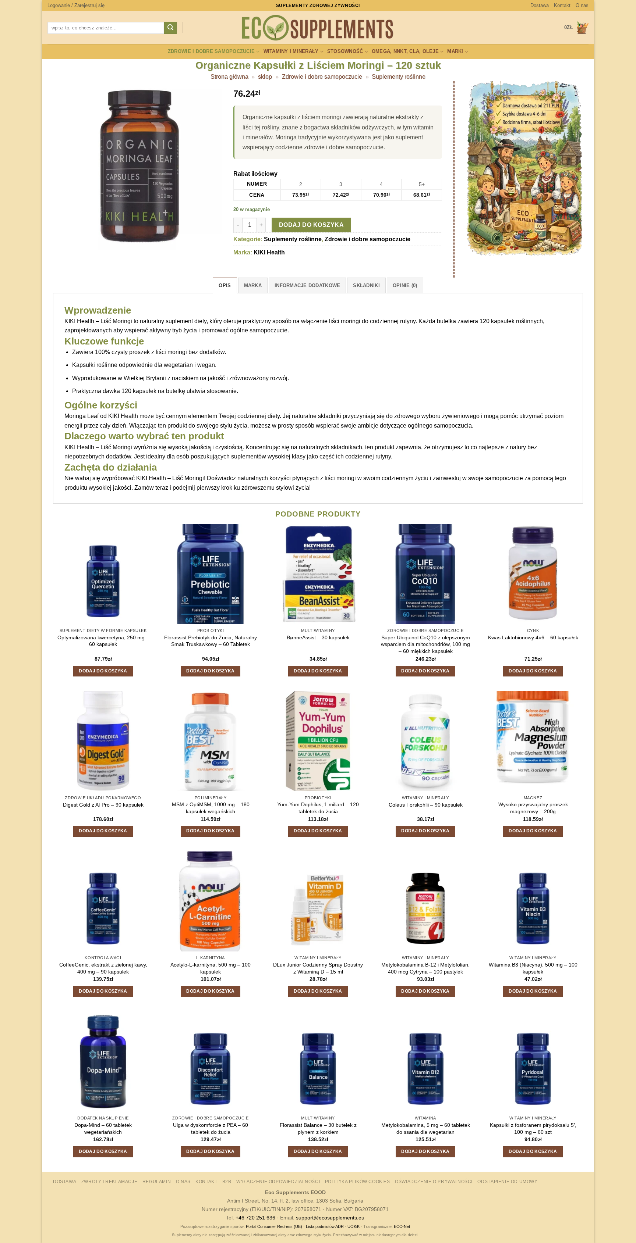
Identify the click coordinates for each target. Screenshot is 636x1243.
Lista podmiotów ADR (325, 1226)
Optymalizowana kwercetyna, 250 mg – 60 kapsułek (103, 641)
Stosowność (345, 51)
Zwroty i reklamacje (109, 1181)
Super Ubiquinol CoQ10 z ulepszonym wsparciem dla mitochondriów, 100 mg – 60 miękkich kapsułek (425, 644)
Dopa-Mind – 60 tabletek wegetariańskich (103, 1128)
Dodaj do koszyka (311, 225)
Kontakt (562, 5)
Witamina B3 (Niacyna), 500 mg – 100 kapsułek (533, 968)
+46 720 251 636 (255, 1218)
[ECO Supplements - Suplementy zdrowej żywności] (318, 28)
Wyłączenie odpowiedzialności (278, 1181)
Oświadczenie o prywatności (434, 1181)
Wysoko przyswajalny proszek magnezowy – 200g (533, 807)
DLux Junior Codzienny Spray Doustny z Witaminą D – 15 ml (318, 968)
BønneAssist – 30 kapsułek (318, 637)
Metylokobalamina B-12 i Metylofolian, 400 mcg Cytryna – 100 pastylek (425, 968)
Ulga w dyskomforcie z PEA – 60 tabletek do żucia (210, 1128)
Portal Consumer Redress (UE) (274, 1226)
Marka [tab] (253, 285)
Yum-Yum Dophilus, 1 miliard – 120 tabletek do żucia (318, 807)
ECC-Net (402, 1226)
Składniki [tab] (366, 285)
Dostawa (539, 5)
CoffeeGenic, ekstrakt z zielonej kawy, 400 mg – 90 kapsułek (103, 968)
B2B (227, 1181)
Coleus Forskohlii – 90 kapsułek (426, 805)
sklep (265, 77)
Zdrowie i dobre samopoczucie (211, 51)
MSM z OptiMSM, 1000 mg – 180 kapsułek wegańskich (211, 807)
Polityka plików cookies (357, 1181)
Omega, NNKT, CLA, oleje (405, 51)
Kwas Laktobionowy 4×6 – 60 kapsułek (533, 637)
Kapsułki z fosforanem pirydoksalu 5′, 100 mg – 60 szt (533, 1128)
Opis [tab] (225, 285)
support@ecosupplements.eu (330, 1218)
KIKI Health (269, 252)
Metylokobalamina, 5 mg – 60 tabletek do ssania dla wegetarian (425, 1128)
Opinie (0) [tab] (405, 285)
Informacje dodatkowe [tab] (307, 285)
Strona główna (229, 77)
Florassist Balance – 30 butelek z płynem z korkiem (318, 1128)
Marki (455, 51)
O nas (582, 5)
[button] (76, 5)
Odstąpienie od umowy (507, 1181)
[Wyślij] (170, 28)
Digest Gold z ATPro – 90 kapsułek (103, 805)
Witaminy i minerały (291, 51)
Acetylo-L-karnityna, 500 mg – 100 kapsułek (210, 968)
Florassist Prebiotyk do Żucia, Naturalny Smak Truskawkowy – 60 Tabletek (210, 641)
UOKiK (353, 1226)
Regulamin (156, 1181)
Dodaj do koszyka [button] (103, 671)
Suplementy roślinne (398, 77)
